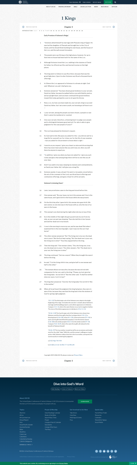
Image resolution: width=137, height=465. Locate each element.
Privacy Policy (78, 355)
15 (64, 30)
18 (72, 30)
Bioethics (23, 432)
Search (115, 2)
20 (77, 30)
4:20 (68, 322)
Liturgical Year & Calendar (53, 422)
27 (53, 330)
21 (79, 30)
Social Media (99, 422)
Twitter (96, 451)
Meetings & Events (76, 417)
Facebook (100, 451)
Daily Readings (73, 2)
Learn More (85, 401)
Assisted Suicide (25, 427)
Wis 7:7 (64, 345)
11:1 (55, 307)
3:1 (50, 300)
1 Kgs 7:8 (55, 340)
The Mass (48, 429)
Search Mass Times (50, 417)
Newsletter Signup (101, 420)
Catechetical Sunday (26, 439)
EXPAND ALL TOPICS (25, 444)
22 (82, 30)
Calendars (98, 417)
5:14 (54, 313)
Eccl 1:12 (56, 345)
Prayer (47, 420)
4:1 (69, 317)
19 (74, 30)
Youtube (104, 451)
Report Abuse (97, 2)
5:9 (86, 317)
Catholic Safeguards (26, 441)
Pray (71, 420)
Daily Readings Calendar (80, 2)
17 (69, 30)
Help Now (108, 2)
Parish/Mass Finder (101, 413)
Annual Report (24, 420)
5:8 (72, 317)
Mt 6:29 (71, 345)
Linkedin (108, 451)
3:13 (51, 345)
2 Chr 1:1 (80, 309)
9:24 (60, 340)
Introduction (27, 30)
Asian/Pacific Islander (26, 425)
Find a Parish (87, 2)
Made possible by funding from (99, 457)
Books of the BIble (50, 415)
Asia (21, 422)
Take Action (73, 413)
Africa (21, 415)
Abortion (22, 413)
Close (132, 463)
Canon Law (23, 434)
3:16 (50, 313)
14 (61, 30)
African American (25, 417)
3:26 (50, 330)
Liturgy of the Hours (51, 427)
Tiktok (115, 451)
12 (56, 30)
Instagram (111, 451)
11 (53, 30)
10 (51, 30)
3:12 (83, 315)
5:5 (71, 322)
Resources (98, 415)
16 (66, 30)
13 (59, 30)
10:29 (59, 324)
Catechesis (23, 436)
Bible (21, 429)
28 (62, 317)
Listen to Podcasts (67, 389)
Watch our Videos (80, 389)
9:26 (55, 324)
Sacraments (48, 425)
